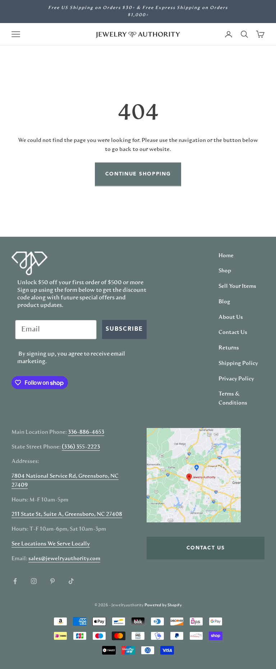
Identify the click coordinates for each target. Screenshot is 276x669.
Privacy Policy (236, 379)
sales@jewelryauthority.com (64, 558)
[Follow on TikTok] (71, 581)
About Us (230, 317)
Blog (224, 301)
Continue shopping (138, 174)
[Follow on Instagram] (33, 581)
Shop (224, 271)
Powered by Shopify (163, 605)
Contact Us (232, 332)
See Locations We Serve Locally (51, 544)
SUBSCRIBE (124, 329)
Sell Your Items (237, 286)
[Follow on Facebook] (15, 581)
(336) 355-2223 (81, 447)
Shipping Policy (238, 363)
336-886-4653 (86, 432)
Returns (228, 348)
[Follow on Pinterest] (52, 581)
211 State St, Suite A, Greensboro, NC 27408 (67, 514)
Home (226, 255)
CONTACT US (206, 547)
